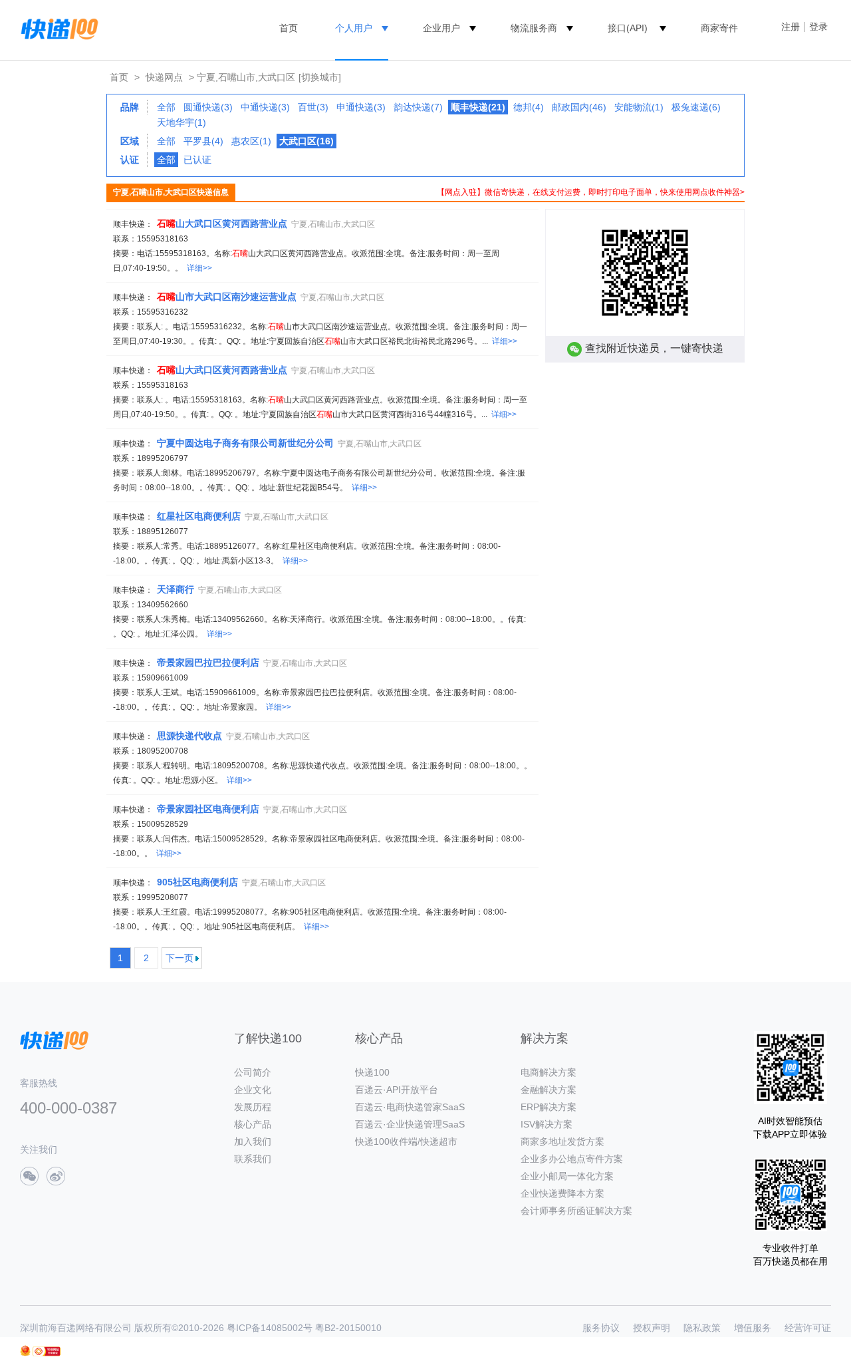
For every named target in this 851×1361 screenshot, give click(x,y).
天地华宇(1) (181, 122)
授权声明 (651, 1327)
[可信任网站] (47, 1351)
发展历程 (252, 1107)
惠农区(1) (251, 141)
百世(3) (313, 107)
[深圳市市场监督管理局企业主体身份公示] (25, 1350)
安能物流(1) (639, 107)
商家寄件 (719, 28)
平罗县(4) (203, 141)
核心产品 (252, 1124)
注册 (790, 26)
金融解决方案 (548, 1089)
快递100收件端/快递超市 (406, 1141)
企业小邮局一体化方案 (567, 1176)
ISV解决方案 (546, 1124)
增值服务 (752, 1327)
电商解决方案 (548, 1072)
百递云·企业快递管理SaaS (410, 1124)
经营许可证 (808, 1327)
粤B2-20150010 (348, 1327)
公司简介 (252, 1072)
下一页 (179, 958)
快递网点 (164, 77)
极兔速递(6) (696, 107)
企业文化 (252, 1089)
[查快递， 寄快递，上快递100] (57, 28)
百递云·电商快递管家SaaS (410, 1107)
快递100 (372, 1072)
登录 (818, 26)
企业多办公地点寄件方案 (572, 1158)
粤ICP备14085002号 (269, 1327)
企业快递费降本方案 (562, 1193)
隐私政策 (702, 1327)
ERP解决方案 (548, 1107)
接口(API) (628, 28)
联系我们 (252, 1158)
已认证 (197, 159)
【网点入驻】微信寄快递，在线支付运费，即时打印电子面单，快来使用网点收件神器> (591, 192)
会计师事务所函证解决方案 (576, 1210)
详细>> (199, 268)
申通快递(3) (361, 107)
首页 (288, 28)
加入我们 (252, 1141)
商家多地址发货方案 (562, 1141)
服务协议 (601, 1327)
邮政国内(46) (579, 107)
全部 (166, 107)
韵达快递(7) (418, 107)
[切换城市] (320, 77)
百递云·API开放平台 (396, 1089)
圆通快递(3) (208, 107)
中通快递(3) (265, 107)
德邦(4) (528, 107)
